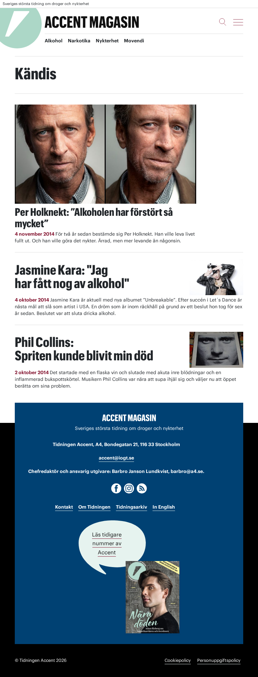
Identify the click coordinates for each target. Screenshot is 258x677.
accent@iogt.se (116, 458)
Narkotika (79, 41)
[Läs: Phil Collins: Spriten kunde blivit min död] (216, 350)
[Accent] (129, 417)
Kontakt (64, 507)
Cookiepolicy (178, 660)
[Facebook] (116, 488)
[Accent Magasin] (92, 22)
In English (164, 507)
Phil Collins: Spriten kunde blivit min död (84, 348)
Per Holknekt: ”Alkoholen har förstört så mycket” (94, 218)
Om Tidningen (94, 507)
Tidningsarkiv (131, 507)
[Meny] (238, 22)
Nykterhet (107, 41)
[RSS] (142, 488)
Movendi (134, 41)
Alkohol (53, 41)
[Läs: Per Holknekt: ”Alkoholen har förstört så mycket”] (105, 154)
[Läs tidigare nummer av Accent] (152, 597)
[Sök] (223, 22)
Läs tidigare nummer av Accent (107, 543)
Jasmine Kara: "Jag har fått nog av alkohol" (72, 276)
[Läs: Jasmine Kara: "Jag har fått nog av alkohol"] (216, 277)
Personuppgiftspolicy (219, 660)
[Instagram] (129, 488)
